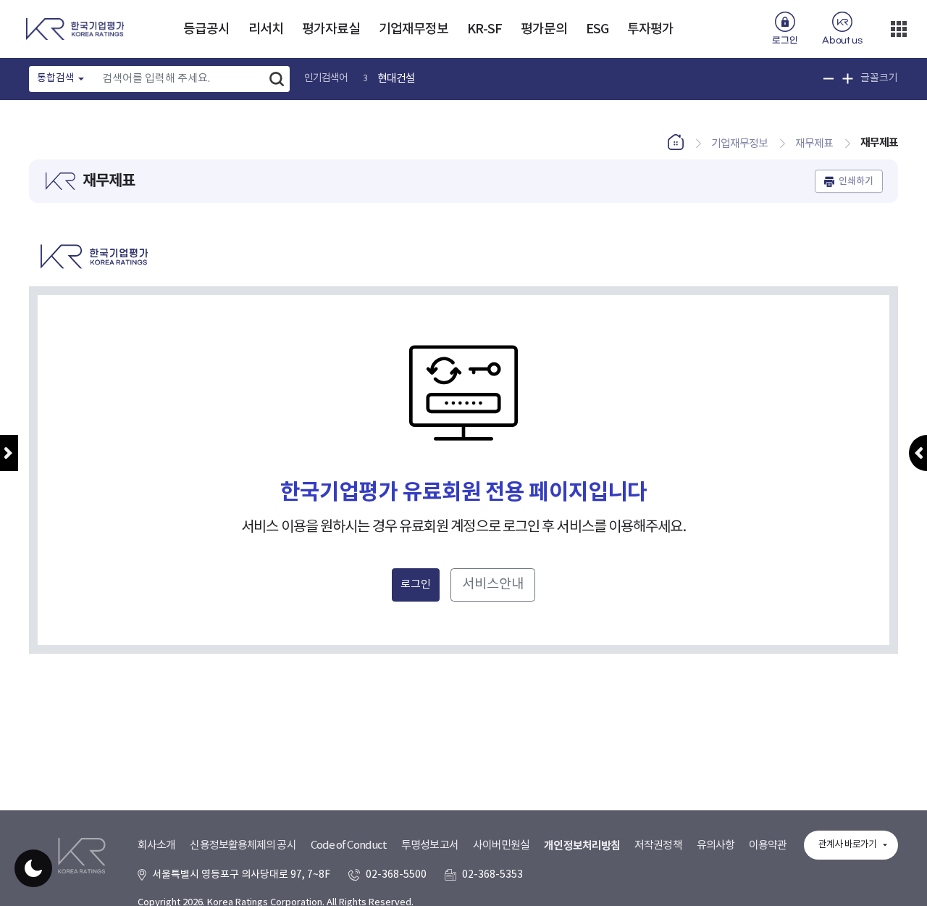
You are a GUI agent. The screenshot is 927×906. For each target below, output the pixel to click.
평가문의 (544, 29)
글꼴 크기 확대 (847, 78)
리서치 (265, 29)
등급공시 (206, 29)
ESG (597, 29)
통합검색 (56, 78)
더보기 (899, 29)
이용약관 (768, 845)
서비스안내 (493, 584)
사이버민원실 (501, 845)
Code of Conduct (349, 845)
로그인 (784, 41)
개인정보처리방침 (582, 845)
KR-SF (485, 29)
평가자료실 (331, 29)
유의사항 (715, 845)
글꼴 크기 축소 (828, 78)
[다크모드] (33, 868)
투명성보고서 (429, 845)
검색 (277, 79)
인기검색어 (326, 78)
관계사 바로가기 (847, 844)
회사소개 (156, 845)
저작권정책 (658, 845)
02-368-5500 (396, 875)
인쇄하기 (856, 181)
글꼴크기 (879, 78)
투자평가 (650, 29)
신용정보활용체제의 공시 (242, 845)
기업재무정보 (414, 29)
